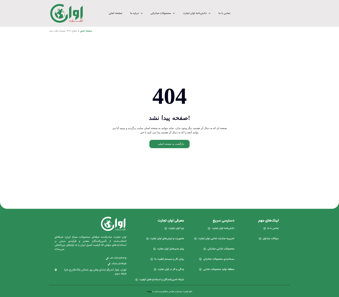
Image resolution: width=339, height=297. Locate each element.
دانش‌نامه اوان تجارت (195, 13)
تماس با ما (224, 13)
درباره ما (134, 13)
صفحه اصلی (115, 13)
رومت (149, 291)
